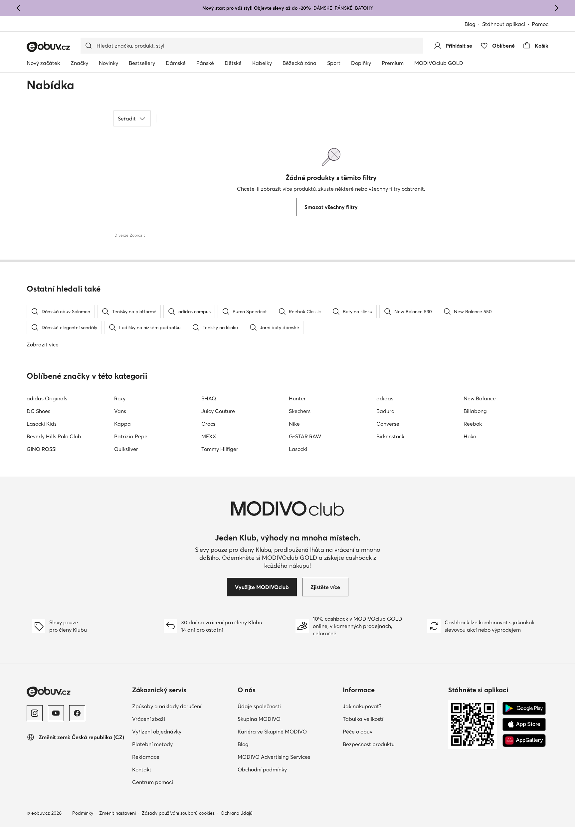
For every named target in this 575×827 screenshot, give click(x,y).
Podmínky (82, 813)
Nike (294, 423)
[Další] (556, 8)
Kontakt (141, 769)
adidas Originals (47, 398)
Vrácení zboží (148, 719)
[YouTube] (56, 713)
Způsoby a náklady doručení (166, 706)
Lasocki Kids (42, 423)
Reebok (473, 423)
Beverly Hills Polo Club (54, 436)
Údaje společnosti (259, 706)
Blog (470, 24)
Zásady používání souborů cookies (178, 813)
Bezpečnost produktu (369, 744)
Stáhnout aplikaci (503, 24)
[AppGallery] (524, 740)
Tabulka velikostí (363, 719)
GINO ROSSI (42, 449)
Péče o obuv (357, 731)
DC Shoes (38, 411)
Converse (387, 423)
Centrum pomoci (152, 782)
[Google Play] (524, 708)
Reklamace (145, 756)
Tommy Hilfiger (219, 449)
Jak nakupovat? (362, 706)
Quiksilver (126, 449)
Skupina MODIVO (259, 719)
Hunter (297, 398)
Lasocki (298, 449)
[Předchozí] (19, 8)
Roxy (119, 398)
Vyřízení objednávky (156, 731)
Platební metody (152, 744)
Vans (120, 411)
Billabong (475, 411)
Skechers (299, 411)
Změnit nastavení (117, 813)
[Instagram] (35, 713)
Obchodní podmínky (262, 769)
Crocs (208, 423)
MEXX (208, 436)
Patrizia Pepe (130, 436)
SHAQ (208, 398)
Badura (385, 411)
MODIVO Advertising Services (274, 756)
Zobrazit (137, 235)
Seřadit (127, 118)
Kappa (122, 423)
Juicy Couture (218, 411)
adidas (384, 398)
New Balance (480, 398)
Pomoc (540, 24)
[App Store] (524, 724)
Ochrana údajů (237, 813)
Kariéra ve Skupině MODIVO (272, 731)
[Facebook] (77, 713)
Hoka (470, 436)
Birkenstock (390, 436)
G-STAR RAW (305, 436)
